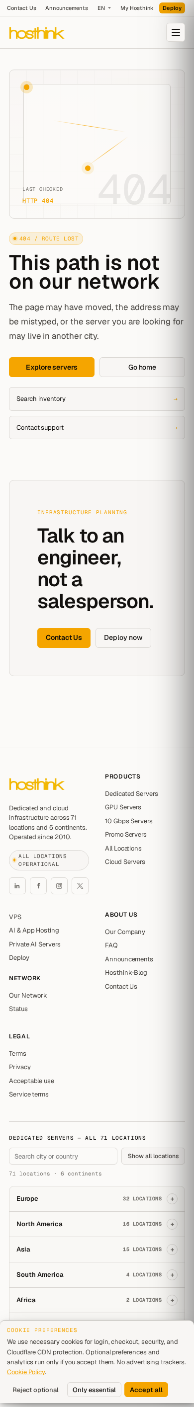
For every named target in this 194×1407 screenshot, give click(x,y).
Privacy (20, 1067)
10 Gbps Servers (129, 821)
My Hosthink (137, 7)
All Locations (123, 848)
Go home (142, 367)
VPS (15, 917)
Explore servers (52, 367)
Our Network (28, 995)
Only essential (94, 1390)
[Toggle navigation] (175, 32)
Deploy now (123, 637)
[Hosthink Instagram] (59, 885)
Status (18, 1009)
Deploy (172, 7)
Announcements (66, 7)
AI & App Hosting (34, 930)
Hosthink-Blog (126, 972)
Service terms (29, 1094)
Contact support (97, 427)
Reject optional (35, 1390)
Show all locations (153, 1156)
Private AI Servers (35, 944)
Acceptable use (31, 1081)
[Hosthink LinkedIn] (17, 885)
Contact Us (21, 7)
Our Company (125, 932)
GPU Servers (123, 807)
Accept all (146, 1390)
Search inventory (97, 398)
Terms (17, 1053)
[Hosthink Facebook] (38, 885)
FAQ (111, 945)
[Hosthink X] (80, 885)
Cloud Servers (125, 862)
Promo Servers (126, 834)
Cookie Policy (26, 1372)
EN (101, 7)
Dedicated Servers (131, 793)
